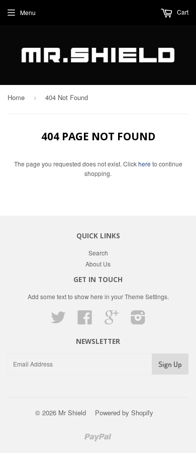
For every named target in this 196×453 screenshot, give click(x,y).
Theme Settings (146, 296)
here (144, 163)
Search (98, 252)
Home (16, 97)
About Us (98, 263)
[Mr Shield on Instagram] (138, 320)
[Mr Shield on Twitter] (58, 320)
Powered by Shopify (124, 412)
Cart (181, 12)
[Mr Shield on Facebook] (84, 320)
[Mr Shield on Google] (111, 320)
